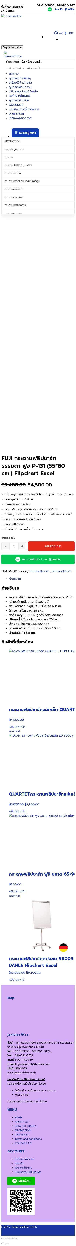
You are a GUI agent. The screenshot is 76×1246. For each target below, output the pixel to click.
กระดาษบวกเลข (13, 213)
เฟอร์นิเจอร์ (16, 105)
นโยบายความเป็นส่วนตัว (28, 1172)
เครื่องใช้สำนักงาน (20, 82)
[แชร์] (11, 1238)
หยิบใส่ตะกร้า (53, 546)
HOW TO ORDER (25, 1126)
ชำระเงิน (19, 1163)
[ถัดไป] (7, 1243)
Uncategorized (14, 149)
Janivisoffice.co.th (24, 1227)
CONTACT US (23, 1143)
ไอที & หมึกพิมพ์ (19, 96)
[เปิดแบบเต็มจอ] (7, 1238)
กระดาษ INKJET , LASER (18, 165)
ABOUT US (21, 1122)
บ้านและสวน (16, 113)
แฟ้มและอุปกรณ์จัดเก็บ (23, 91)
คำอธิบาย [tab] (15, 579)
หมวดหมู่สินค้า (27, 133)
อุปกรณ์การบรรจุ (20, 78)
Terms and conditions (28, 1139)
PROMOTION (12, 141)
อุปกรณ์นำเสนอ (19, 100)
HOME (18, 1118)
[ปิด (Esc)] (15, 1238)
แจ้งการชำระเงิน (23, 1168)
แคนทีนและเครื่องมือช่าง (24, 109)
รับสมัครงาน (21, 1135)
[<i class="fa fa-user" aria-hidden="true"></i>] (47, 37)
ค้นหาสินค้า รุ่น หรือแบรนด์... (24, 61)
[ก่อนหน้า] (2, 1243)
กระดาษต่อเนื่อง (14, 197)
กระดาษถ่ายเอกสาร (15, 205)
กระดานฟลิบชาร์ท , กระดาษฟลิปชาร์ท (50, 571)
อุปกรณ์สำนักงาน (20, 87)
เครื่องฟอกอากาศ (20, 118)
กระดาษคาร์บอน (13, 189)
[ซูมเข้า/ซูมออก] (2, 1238)
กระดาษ (14, 74)
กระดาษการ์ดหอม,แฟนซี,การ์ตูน (22, 181)
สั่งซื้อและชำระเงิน (24, 1159)
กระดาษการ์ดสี (13, 173)
